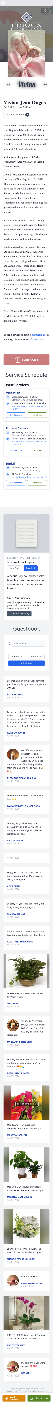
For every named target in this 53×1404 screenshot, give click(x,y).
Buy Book (30, 568)
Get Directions (16, 415)
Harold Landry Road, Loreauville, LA (29, 477)
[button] (26, 971)
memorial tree (39, 334)
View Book (14, 568)
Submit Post (26, 663)
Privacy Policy (18, 1391)
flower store (37, 339)
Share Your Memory (19, 613)
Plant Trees (37, 415)
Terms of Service (34, 1391)
